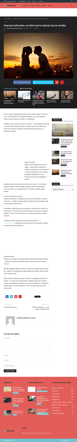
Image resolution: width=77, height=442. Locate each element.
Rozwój (31, 5)
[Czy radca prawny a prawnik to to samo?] (55, 153)
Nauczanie (55, 391)
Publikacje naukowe (42, 391)
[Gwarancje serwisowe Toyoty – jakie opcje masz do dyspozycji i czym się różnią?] (55, 141)
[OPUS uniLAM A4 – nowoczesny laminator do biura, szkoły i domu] (62, 130)
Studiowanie (55, 396)
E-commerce (56, 394)
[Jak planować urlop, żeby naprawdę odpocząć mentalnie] (10, 95)
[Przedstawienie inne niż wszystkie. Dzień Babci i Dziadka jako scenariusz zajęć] (38, 95)
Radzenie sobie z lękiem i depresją (62, 402)
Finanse (50, 5)
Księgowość (55, 399)
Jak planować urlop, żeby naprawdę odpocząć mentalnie (9, 102)
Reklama (34, 1)
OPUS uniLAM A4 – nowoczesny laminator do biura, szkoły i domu (61, 132)
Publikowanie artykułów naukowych (42, 413)
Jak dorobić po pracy (10, 307)
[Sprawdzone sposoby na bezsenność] (24, 95)
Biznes (44, 5)
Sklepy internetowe (57, 388)
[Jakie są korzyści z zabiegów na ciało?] (67, 95)
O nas (29, 1)
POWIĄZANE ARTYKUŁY (11, 88)
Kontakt (40, 1)
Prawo (62, 155)
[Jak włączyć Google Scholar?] (31, 389)
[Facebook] (71, 1)
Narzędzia (63, 146)
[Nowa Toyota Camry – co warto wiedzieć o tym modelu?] (55, 161)
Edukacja (25, 5)
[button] (71, 5)
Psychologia (55, 410)
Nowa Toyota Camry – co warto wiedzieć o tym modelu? (67, 161)
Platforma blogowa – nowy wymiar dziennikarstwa (40, 308)
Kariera (38, 5)
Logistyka (63, 165)
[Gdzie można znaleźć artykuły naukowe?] (31, 411)
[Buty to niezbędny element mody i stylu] (53, 95)
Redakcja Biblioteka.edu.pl (14, 28)
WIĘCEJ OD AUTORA (26, 88)
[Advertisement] (38, 12)
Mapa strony (65, 440)
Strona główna (22, 1)
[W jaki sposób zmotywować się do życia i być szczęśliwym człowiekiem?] (31, 398)
